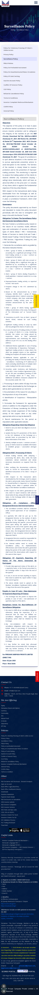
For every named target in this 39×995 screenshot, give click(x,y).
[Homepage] (5, 3)
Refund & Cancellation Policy (10, 761)
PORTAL (31, 971)
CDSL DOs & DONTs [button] (7, 812)
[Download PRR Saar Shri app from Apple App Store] (25, 831)
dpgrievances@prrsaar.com (10, 968)
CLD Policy (4, 759)
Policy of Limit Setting (7, 751)
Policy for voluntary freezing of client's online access (17, 736)
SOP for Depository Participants (12, 849)
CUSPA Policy (5, 769)
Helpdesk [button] (37, 500)
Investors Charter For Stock (9, 815)
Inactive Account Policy (8, 754)
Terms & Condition (7, 772)
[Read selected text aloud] (3, 991)
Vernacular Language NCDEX (11, 845)
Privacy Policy (5, 738)
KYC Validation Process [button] (8, 820)
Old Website (37, 676)
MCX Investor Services (8, 807)
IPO (2, 716)
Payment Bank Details (8, 797)
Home (13, 30)
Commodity (4, 713)
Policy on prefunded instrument (10, 746)
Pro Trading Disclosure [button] (8, 823)
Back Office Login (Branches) (10, 787)
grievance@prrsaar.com (27, 966)
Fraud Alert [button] (4, 825)
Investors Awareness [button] (7, 794)
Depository (4, 723)
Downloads (4, 792)
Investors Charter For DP (8, 817)
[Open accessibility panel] (3, 986)
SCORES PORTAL (9, 971)
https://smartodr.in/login (8, 906)
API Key (3, 726)
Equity (3, 705)
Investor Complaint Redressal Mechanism (14, 764)
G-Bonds (4, 721)
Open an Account (6, 784)
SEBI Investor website (7, 802)
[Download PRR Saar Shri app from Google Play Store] (14, 831)
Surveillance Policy (6, 741)
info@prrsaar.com (14, 691)
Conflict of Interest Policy (9, 756)
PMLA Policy (5, 743)
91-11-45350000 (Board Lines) (19, 687)
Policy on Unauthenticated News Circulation (14, 749)
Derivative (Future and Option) (10, 708)
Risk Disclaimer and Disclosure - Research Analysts (16, 781)
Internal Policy (5, 767)
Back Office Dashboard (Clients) (11, 789)
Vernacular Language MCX (10, 843)
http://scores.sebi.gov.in (8, 904)
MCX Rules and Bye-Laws (9, 810)
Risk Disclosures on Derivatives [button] (10, 799)
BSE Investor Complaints (8, 805)
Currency (4, 711)
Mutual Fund (5, 718)
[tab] (19, 49)
